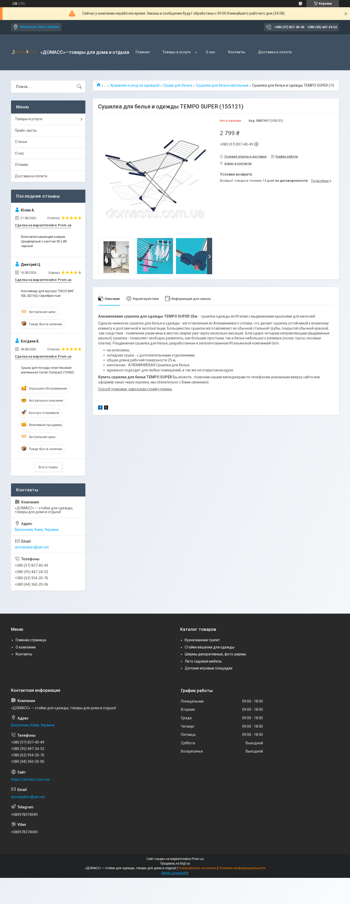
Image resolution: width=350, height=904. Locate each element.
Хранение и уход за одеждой (134, 85)
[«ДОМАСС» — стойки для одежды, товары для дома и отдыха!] (24, 52)
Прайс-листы (26, 130)
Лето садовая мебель (203, 661)
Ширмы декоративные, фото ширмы (215, 654)
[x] (106, 408)
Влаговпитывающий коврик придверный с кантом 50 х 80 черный (44, 241)
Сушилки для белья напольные (222, 85)
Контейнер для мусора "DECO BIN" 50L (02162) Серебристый (47, 293)
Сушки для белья (177, 85)
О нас (210, 52)
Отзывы (21, 164)
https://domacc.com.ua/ (30, 779)
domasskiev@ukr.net (32, 547)
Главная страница (31, 640)
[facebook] (100, 408)
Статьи (21, 142)
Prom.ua (198, 859)
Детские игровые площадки (208, 668)
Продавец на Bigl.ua (175, 863)
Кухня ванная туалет (202, 640)
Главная (143, 52)
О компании (26, 647)
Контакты (236, 52)
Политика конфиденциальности (242, 868)
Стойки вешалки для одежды (209, 647)
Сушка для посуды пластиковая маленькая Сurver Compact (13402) (47, 370)
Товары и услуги (176, 52)
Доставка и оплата (275, 52)
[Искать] (79, 86)
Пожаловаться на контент (198, 868)
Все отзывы (48, 467)
